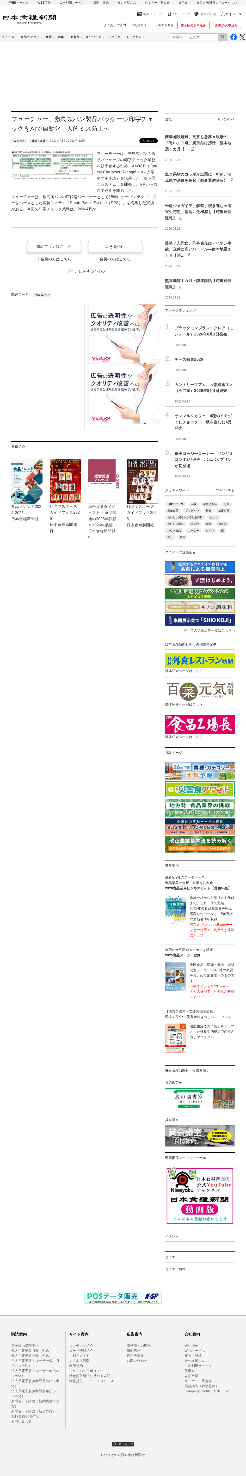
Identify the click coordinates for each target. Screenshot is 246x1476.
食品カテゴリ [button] (30, 37)
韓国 (182, 537)
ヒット (214, 517)
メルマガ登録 (164, 25)
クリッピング (181, 14)
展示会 (183, 2)
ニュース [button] (8, 37)
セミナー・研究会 (157, 2)
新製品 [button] (75, 37)
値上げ (195, 523)
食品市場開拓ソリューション (217, 2)
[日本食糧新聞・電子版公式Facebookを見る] (233, 37)
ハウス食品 (174, 530)
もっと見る (134, 37)
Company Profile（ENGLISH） (208, 1391)
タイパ (210, 530)
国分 (170, 537)
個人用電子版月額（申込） (31, 1351)
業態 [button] (49, 37)
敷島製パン (42, 294)
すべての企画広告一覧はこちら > (209, 630)
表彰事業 (191, 1376)
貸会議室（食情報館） (201, 1386)
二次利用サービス (72, 2)
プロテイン (192, 510)
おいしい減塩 (175, 523)
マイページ (124, 1444)
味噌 (208, 523)
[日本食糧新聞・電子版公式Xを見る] (242, 37)
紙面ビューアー (154, 14)
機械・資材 (38, 140)
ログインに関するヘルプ (84, 271)
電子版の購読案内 (25, 1346)
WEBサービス (19, 2)
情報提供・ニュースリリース (91, 1381)
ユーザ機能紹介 (81, 1351)
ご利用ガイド (140, 25)
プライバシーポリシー (86, 1371)
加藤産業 (223, 510)
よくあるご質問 (115, 25)
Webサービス (194, 1351)
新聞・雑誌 (101, 2)
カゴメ (222, 523)
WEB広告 (44, 2)
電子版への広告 (139, 1346)
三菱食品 (172, 510)
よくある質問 (79, 1361)
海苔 (226, 504)
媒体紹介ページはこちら (184, 671)
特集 (61, 37)
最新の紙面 (208, 14)
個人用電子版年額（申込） (31, 1356)
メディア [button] (114, 37)
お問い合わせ (21, 1421)
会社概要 (191, 1346)
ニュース (19, 140)
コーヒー (193, 530)
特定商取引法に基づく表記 (89, 1376)
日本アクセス (175, 504)
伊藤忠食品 (210, 504)
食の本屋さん (126, 2)
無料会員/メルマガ (25, 1416)
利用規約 (76, 1366)
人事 (193, 504)
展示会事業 (135, 1356)
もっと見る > (226, 119)
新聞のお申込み (226, 25)
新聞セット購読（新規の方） (33, 1411)
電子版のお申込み (193, 25)
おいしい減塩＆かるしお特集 (185, 517)
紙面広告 (134, 1351)
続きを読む (115, 246)
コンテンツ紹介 (81, 1346)
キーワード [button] (94, 37)
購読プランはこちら (54, 246)
